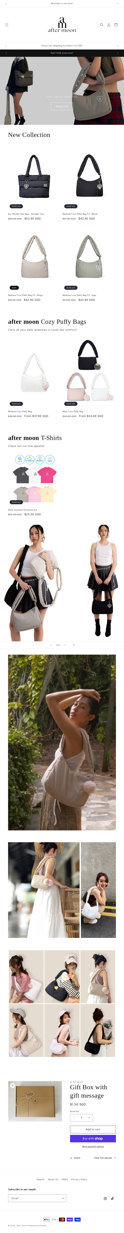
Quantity (74, 1111)
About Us (53, 1179)
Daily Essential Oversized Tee (22, 510)
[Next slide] (65, 645)
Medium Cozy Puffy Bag (20, 411)
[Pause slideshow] (73, 645)
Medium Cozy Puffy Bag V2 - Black (80, 214)
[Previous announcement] (6, 3)
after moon (22, 1225)
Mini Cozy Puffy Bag (73, 411)
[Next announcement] (117, 3)
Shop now (62, 106)
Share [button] (77, 1157)
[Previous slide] (50, 645)
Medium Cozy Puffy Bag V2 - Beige (25, 295)
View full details (103, 1157)
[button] (6, 24)
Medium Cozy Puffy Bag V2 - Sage (79, 295)
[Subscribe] (62, 1198)
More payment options (93, 1146)
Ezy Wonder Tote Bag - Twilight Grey (26, 214)
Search (40, 1179)
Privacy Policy (79, 1179)
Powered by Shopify (37, 1225)
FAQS (65, 1179)
